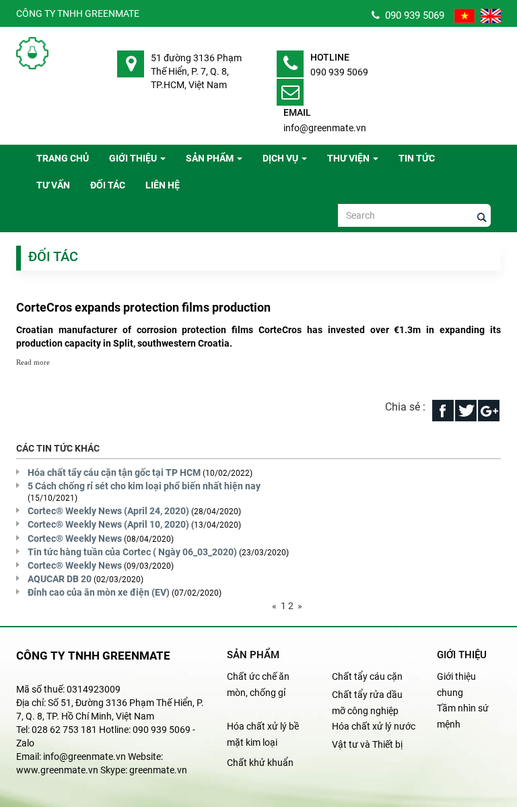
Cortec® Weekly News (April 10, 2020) (108, 524)
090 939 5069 (412, 15)
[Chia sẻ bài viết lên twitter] (466, 409)
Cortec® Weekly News (75, 538)
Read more (33, 362)
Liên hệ (162, 185)
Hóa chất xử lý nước (373, 726)
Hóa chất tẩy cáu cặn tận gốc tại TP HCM (114, 472)
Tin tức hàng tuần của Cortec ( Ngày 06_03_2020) (132, 552)
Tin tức (417, 158)
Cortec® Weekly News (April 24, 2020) (108, 510)
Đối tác (107, 185)
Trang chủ (62, 158)
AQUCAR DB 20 (60, 578)
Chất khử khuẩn (260, 762)
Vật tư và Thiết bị (367, 744)
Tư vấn (53, 185)
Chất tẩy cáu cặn (367, 676)
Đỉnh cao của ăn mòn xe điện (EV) (99, 592)
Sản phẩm (210, 158)
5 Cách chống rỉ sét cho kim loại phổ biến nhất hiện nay (144, 486)
